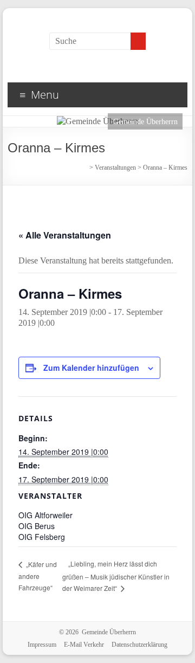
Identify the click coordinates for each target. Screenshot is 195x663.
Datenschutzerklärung (139, 644)
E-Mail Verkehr (84, 644)
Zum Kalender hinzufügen (91, 367)
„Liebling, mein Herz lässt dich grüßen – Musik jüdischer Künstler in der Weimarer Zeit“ (116, 576)
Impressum (42, 644)
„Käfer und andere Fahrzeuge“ (37, 576)
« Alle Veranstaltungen (64, 235)
